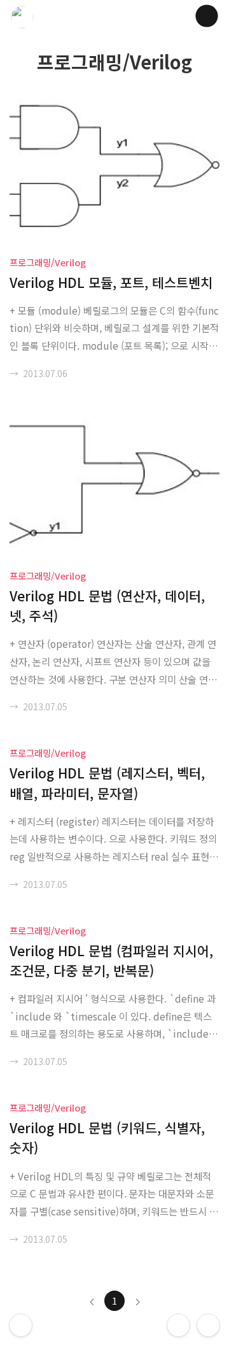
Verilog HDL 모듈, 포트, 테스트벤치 (111, 282)
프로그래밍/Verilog (48, 262)
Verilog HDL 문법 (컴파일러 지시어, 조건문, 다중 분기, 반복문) (111, 960)
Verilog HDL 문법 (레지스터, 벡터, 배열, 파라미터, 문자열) (107, 782)
